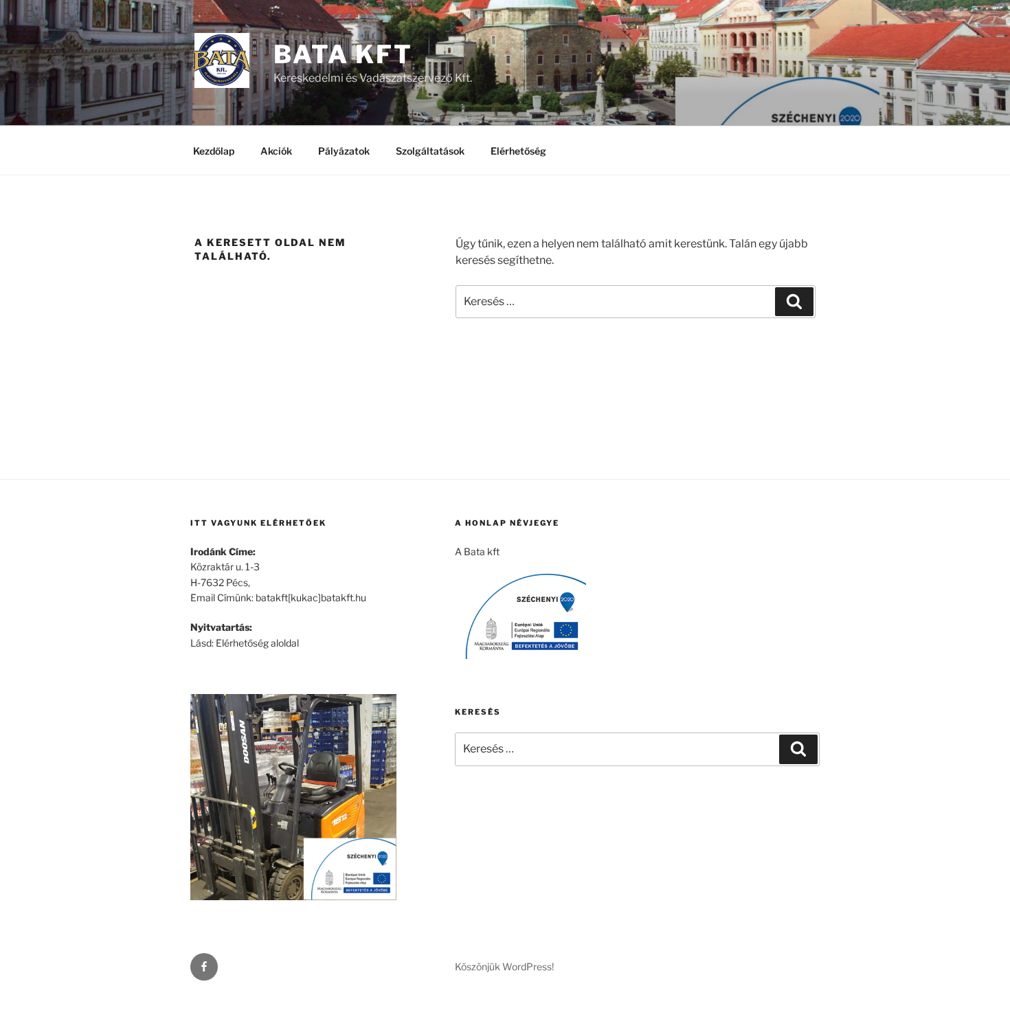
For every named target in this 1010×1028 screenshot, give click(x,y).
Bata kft (343, 54)
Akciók (276, 151)
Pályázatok (344, 151)
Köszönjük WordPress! (504, 966)
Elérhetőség (518, 151)
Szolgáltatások (430, 151)
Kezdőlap (213, 151)
